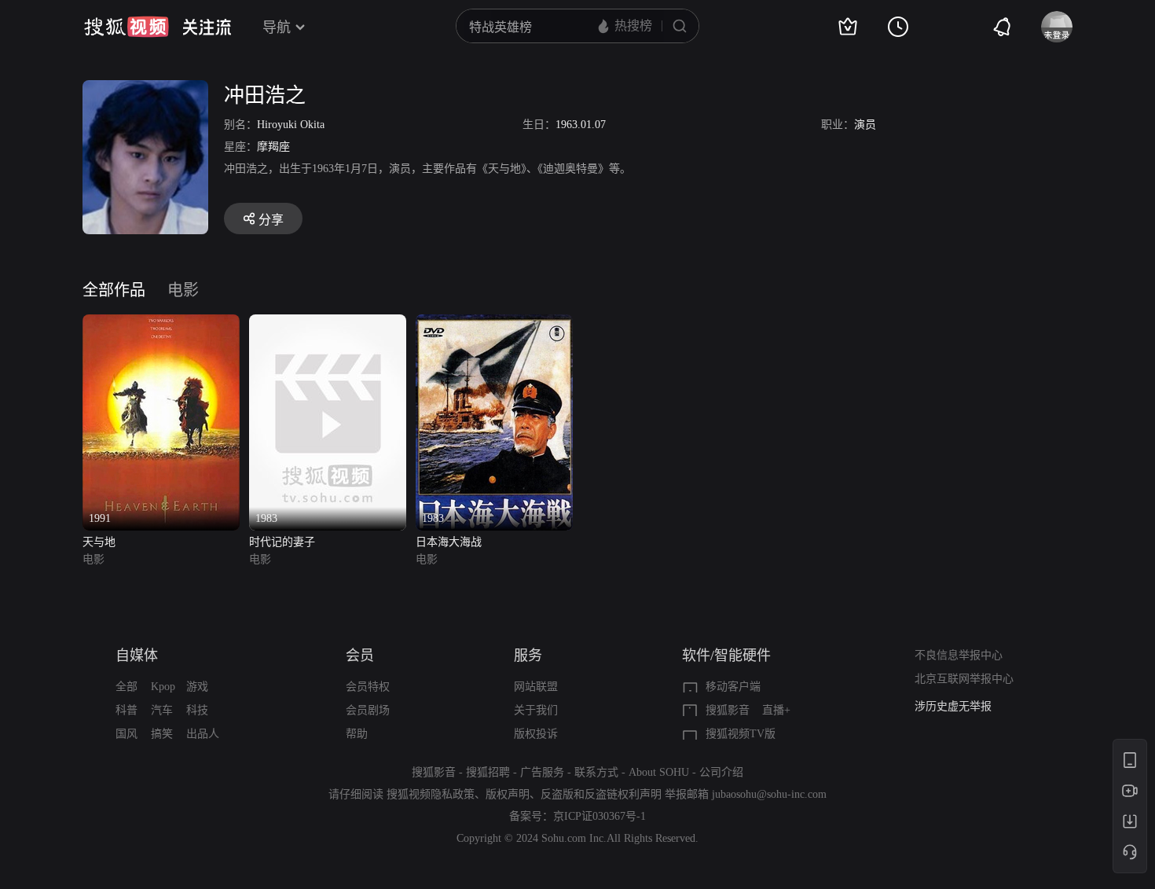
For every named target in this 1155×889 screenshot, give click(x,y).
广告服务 (542, 772)
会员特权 (368, 686)
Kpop (163, 686)
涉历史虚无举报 (953, 706)
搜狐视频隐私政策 (431, 794)
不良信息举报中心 (959, 655)
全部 (127, 686)
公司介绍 (721, 772)
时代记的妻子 (282, 542)
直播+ (776, 710)
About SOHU (659, 772)
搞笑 (162, 734)
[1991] (161, 323)
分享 (271, 219)
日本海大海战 (449, 542)
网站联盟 (536, 686)
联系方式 (596, 772)
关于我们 (536, 710)
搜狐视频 (126, 27)
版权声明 (508, 794)
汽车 (162, 710)
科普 (127, 710)
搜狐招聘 (488, 772)
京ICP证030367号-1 (599, 816)
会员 (360, 655)
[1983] (327, 323)
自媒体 (137, 655)
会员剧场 (368, 710)
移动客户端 (733, 686)
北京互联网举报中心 (964, 679)
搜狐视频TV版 (741, 734)
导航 (276, 27)
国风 (127, 734)
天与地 (99, 542)
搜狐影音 (728, 710)
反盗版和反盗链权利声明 (601, 794)
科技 (197, 710)
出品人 (202, 734)
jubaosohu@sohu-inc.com (769, 794)
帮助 (357, 734)
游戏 (197, 686)
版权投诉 (536, 734)
